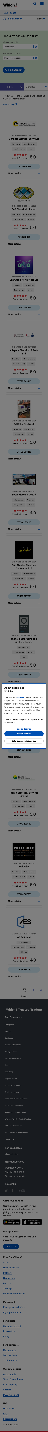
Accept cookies (24, 733)
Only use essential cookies (24, 741)
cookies (20, 697)
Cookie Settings (24, 728)
